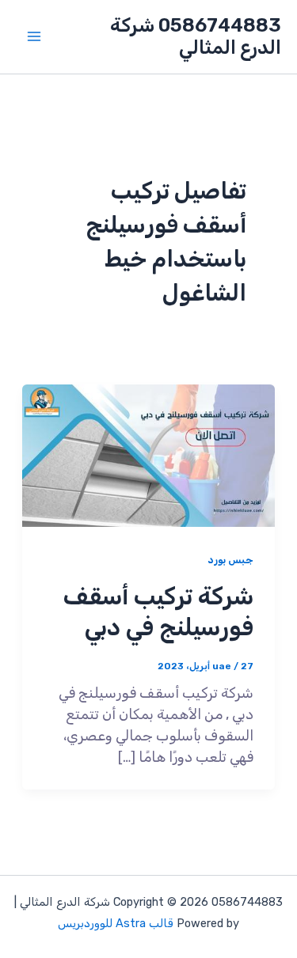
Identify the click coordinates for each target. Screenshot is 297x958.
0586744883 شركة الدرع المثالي (195, 36)
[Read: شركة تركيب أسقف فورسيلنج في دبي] (149, 454)
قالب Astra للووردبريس (115, 923)
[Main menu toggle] (33, 37)
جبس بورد (230, 560)
